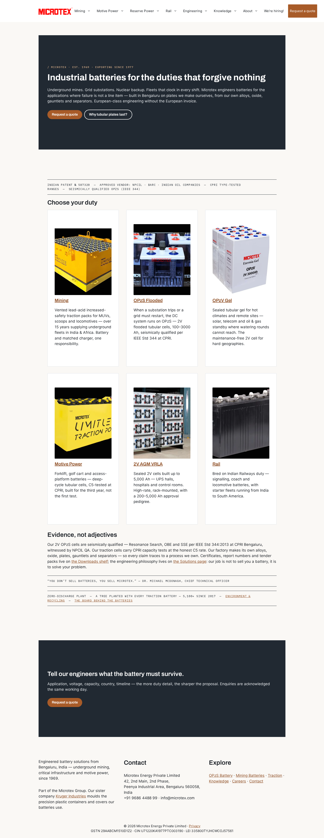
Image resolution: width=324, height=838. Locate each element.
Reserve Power (142, 11)
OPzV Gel (222, 300)
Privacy (194, 826)
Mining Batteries (250, 775)
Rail (168, 11)
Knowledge (222, 11)
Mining (79, 11)
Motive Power (107, 11)
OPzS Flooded (148, 300)
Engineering (192, 11)
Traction (275, 775)
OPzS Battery (221, 775)
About (247, 11)
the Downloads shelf (89, 561)
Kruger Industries (71, 796)
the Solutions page (189, 561)
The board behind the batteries (103, 600)
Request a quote (302, 11)
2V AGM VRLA (148, 463)
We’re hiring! (274, 11)
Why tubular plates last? (108, 114)
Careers (239, 781)
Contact (256, 781)
